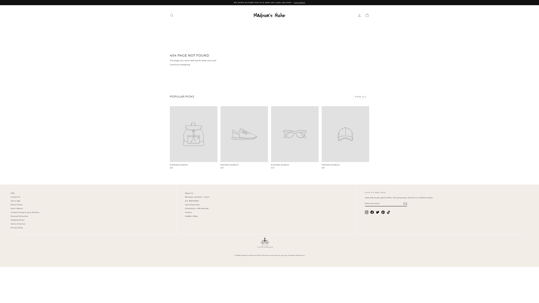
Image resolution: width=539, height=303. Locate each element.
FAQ (12, 193)
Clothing (202, 25)
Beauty (303, 25)
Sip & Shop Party (192, 205)
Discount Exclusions (19, 216)
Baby (317, 25)
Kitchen (287, 25)
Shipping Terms (18, 220)
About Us (189, 193)
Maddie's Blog (191, 216)
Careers (188, 212)
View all (361, 97)
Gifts (329, 25)
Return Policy (17, 205)
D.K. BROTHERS (192, 201)
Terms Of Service (263, 255)
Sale (341, 25)
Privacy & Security (280, 255)
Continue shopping (180, 64)
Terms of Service (18, 224)
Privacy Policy (17, 228)
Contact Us (15, 197)
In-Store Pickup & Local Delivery (25, 212)
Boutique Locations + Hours (197, 197)
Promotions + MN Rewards (197, 208)
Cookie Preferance (297, 255)
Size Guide (15, 201)
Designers (221, 25)
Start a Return (17, 208)
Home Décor (267, 25)
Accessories (243, 25)
